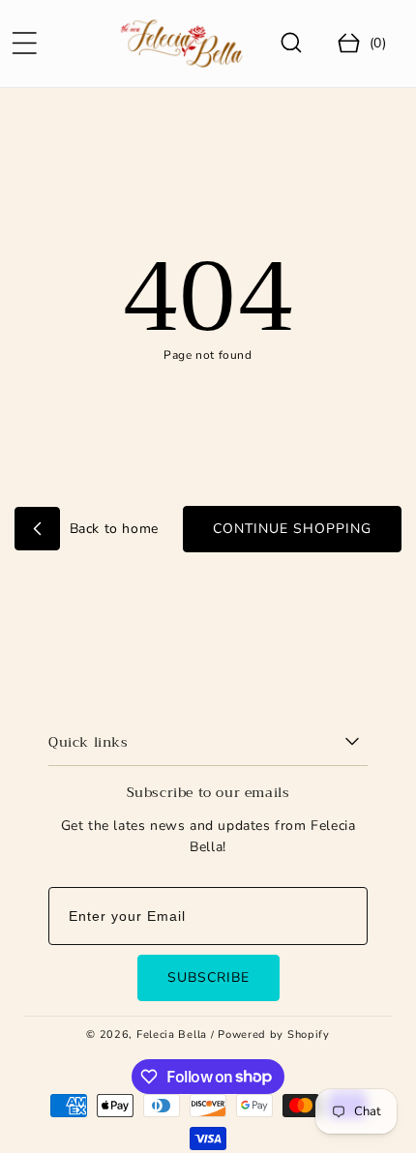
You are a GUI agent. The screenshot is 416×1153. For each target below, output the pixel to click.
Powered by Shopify (274, 1034)
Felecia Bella (171, 1034)
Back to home (112, 528)
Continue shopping (292, 528)
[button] (24, 43)
